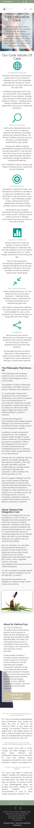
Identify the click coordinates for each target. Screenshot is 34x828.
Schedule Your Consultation (17, 696)
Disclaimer (18, 825)
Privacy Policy (9, 823)
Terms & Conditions (23, 823)
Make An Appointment (15, 803)
